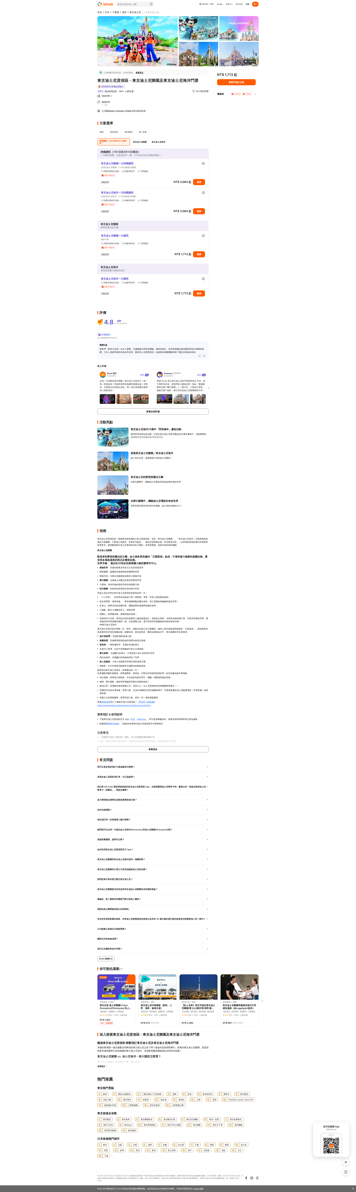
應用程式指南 (112, 723)
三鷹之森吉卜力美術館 (151, 1094)
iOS (133, 719)
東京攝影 (197, 1125)
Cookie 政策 (198, 1188)
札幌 (165, 1145)
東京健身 (132, 1130)
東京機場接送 (146, 1119)
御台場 (163, 1099)
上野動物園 (133, 1105)
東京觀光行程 (169, 1119)
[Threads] (257, 1178)
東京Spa (128, 1125)
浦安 (124, 12)
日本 (107, 12)
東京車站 (127, 1099)
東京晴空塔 (207, 1094)
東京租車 (126, 1119)
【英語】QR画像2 (146, 702)
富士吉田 (172, 1150)
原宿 (214, 1099)
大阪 (120, 1145)
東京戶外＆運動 (174, 1125)
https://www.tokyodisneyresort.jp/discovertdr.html (124, 705)
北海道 (206, 1150)
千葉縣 (115, 12)
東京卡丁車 (217, 1125)
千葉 (106, 1156)
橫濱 (227, 1145)
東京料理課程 (149, 1125)
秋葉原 (146, 1099)
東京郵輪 (238, 1125)
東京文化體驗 (192, 1119)
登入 (255, 4)
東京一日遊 (214, 1119)
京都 (135, 1145)
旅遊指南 (106, 702)
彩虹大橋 (107, 1099)
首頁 (99, 12)
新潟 (154, 1150)
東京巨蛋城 (155, 1105)
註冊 (247, 4)
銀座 (105, 1094)
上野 (198, 1099)
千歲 (197, 1145)
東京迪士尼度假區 (137, 12)
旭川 (138, 1150)
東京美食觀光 (236, 1119)
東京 (105, 1145)
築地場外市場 (110, 1105)
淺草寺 (226, 1094)
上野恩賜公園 (177, 1105)
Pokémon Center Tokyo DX (240, 1099)
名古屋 (181, 1145)
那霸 (212, 1145)
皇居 (189, 1094)
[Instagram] (251, 1178)
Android (141, 719)
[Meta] (246, 1178)
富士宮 (244, 1145)
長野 (106, 1150)
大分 (239, 1150)
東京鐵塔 (244, 1094)
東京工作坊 (108, 1125)
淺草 (174, 1094)
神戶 (190, 1150)
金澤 (122, 1150)
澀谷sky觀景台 (124, 1094)
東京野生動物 (110, 1130)
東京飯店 (107, 1119)
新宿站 (181, 1099)
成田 (150, 1145)
